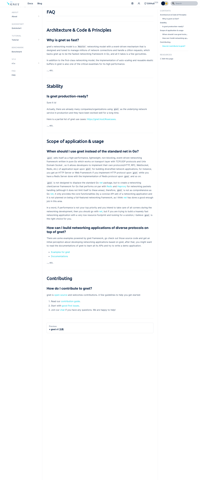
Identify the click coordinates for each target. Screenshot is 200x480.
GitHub (152, 3)
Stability (163, 22)
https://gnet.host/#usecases (101, 119)
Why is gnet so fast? (170, 19)
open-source (60, 295)
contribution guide (70, 301)
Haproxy (121, 186)
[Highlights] (132, 3)
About (14, 16)
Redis (109, 186)
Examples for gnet (60, 252)
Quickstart (16, 28)
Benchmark (17, 52)
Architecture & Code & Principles (173, 15)
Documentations (59, 256)
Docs (30, 3)
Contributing (165, 42)
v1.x (13, 63)
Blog (39, 3)
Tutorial (15, 40)
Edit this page (167, 59)
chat (62, 309)
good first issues (70, 305)
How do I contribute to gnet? (173, 46)
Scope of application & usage (171, 30)
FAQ (14, 75)
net (101, 182)
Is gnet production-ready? (173, 26)
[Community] (139, 3)
